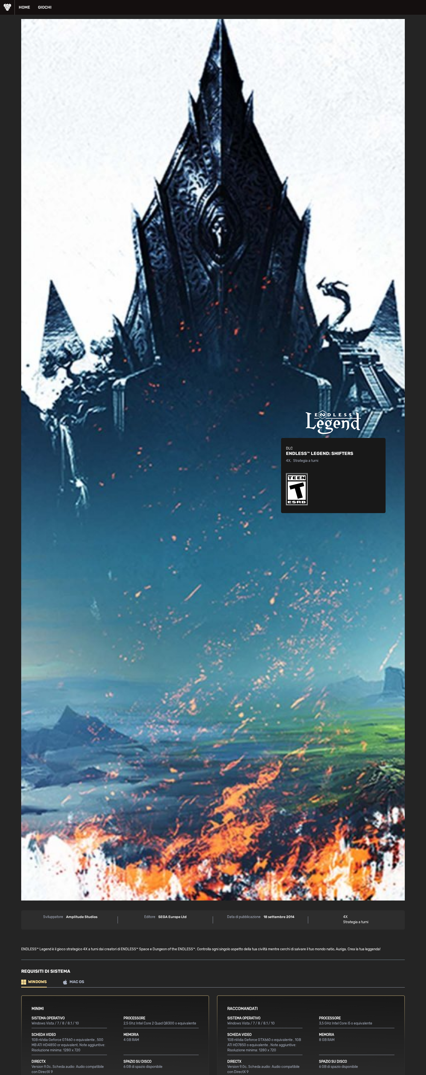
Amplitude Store (7, 7)
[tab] (34, 982)
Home (24, 7)
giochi (45, 7)
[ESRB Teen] (296, 489)
